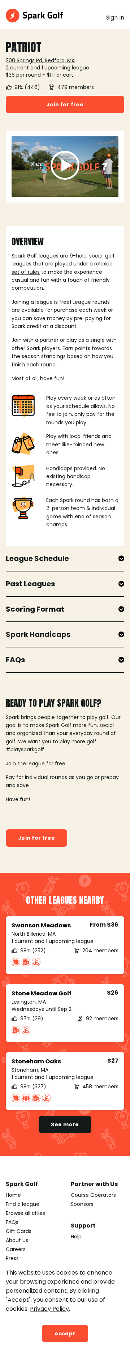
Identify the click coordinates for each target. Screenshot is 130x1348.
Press (12, 1258)
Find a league (22, 1204)
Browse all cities (25, 1213)
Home (13, 1195)
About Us (17, 1240)
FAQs (12, 1222)
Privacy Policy (49, 1309)
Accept (65, 1333)
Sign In (115, 17)
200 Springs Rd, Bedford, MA (40, 60)
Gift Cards (18, 1231)
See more (65, 1124)
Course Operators (93, 1195)
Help (76, 1236)
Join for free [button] (65, 104)
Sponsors (82, 1204)
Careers (16, 1249)
